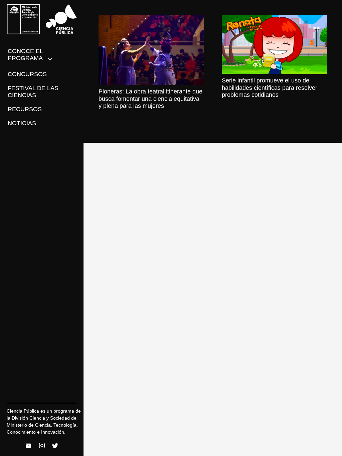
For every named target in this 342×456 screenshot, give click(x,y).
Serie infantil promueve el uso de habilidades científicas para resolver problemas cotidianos (269, 87)
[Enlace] (42, 19)
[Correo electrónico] (28, 446)
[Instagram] (42, 446)
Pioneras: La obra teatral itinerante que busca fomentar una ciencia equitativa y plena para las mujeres (150, 98)
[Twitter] (55, 446)
